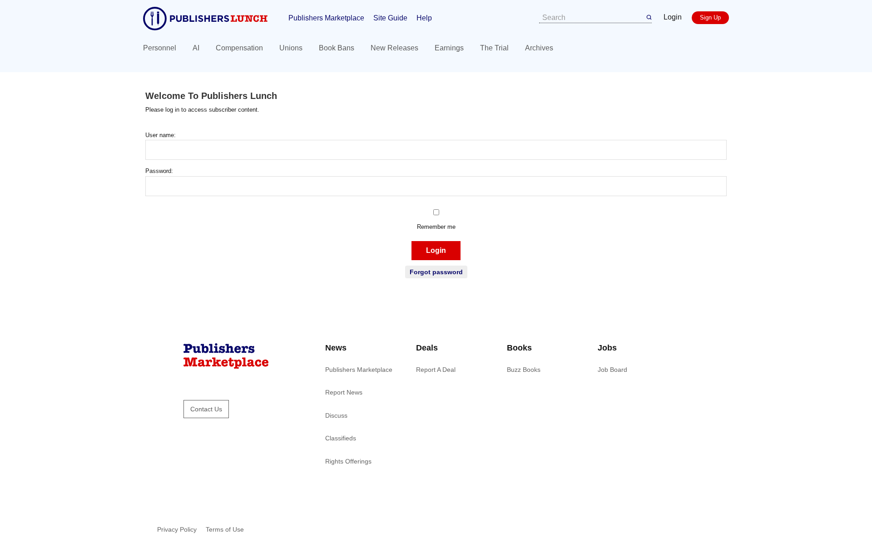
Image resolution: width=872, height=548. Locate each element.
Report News (343, 392)
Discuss (336, 415)
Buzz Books (523, 369)
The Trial (494, 48)
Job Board (612, 369)
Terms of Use (225, 529)
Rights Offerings (348, 461)
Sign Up (710, 17)
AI (196, 48)
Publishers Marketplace (326, 18)
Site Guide (390, 18)
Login (673, 17)
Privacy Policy (177, 529)
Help (424, 18)
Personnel (159, 48)
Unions (290, 48)
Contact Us (206, 409)
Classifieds (340, 438)
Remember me (436, 226)
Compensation (239, 48)
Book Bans (336, 48)
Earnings (449, 48)
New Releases (394, 48)
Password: (159, 171)
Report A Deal (436, 369)
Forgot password (436, 272)
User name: (160, 135)
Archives (539, 48)
